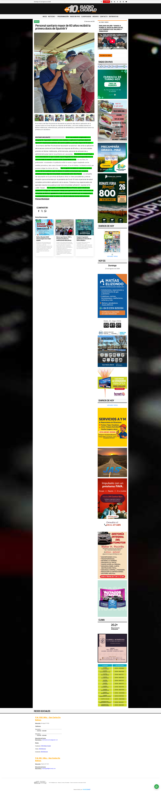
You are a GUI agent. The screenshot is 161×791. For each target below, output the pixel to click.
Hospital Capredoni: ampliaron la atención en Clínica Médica (84, 238)
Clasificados (86, 16)
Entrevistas (113, 16)
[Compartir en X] (42, 211)
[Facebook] (117, 1)
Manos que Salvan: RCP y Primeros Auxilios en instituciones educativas (63, 238)
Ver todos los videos (105, 55)
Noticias (51, 16)
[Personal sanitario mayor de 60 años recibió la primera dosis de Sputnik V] (39, 117)
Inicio (45, 16)
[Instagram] (120, 1)
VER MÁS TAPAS (112, 256)
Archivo (95, 16)
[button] (101, 1)
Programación (63, 16)
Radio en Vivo (75, 16)
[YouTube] (126, 1)
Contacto (104, 16)
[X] (114, 1)
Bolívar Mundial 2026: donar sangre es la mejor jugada (43, 238)
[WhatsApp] (111, 1)
